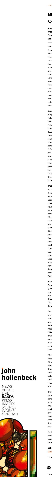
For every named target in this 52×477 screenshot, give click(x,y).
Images (8, 403)
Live (5, 393)
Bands (8, 396)
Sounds (9, 407)
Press (7, 400)
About (8, 390)
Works (8, 410)
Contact (10, 414)
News (7, 386)
